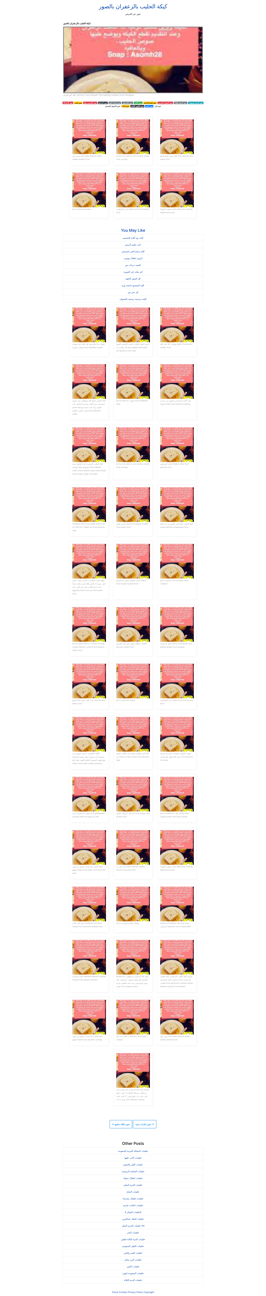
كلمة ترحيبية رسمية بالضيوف (133, 299)
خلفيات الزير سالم (133, 1259)
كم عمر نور (133, 292)
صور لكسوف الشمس (112, 106)
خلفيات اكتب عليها (133, 1157)
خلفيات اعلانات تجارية (133, 1205)
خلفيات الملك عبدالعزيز (133, 1219)
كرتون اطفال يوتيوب (133, 258)
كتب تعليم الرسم (133, 244)
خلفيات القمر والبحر (133, 1252)
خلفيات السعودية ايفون (133, 1273)
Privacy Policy (135, 1292)
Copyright (149, 1292)
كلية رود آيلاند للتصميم (133, 237)
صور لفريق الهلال (180, 103)
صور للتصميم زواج (90, 103)
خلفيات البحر (133, 1232)
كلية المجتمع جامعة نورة (133, 285)
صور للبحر (78, 103)
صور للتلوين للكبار (137, 106)
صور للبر (158, 106)
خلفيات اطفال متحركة (133, 1198)
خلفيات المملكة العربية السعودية (133, 1151)
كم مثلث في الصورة (133, 271)
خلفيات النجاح (133, 1191)
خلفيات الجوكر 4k (133, 1212)
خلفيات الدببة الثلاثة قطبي (133, 1239)
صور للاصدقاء (68, 103)
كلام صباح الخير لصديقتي (133, 251)
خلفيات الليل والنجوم (133, 1164)
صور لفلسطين (127, 103)
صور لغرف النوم (114, 103)
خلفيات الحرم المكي (133, 1185)
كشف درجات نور (133, 265)
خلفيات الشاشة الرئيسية (133, 1171)
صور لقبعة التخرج (150, 103)
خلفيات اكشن (133, 1266)
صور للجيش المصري (165, 103)
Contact (123, 1292)
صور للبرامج (103, 103)
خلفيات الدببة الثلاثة (133, 1280)
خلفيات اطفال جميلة (133, 1178)
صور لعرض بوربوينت (196, 103)
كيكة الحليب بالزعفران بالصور (133, 6)
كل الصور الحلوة (133, 278)
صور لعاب (125, 106)
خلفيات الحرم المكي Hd (133, 1225)
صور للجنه (149, 106)
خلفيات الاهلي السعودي (133, 1246)
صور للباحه (138, 103)
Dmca (115, 1292)
